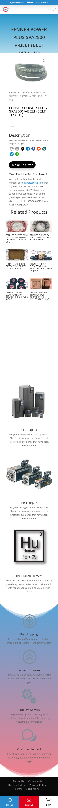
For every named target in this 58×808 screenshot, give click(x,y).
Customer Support (29, 749)
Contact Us (35, 781)
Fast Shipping (29, 634)
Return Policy (16, 784)
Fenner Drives (29, 92)
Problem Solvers (29, 710)
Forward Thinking (29, 670)
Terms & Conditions (27, 788)
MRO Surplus (29, 503)
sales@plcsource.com (32, 182)
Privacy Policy (37, 784)
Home (12, 92)
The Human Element (29, 576)
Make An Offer (22, 165)
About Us (18, 781)
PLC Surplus (29, 430)
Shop (18, 92)
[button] (44, 61)
